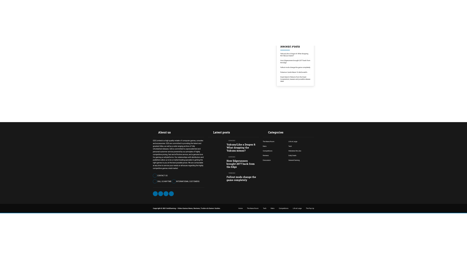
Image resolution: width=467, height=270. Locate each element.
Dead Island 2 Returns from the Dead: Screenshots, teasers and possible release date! (295, 79)
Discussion (267, 160)
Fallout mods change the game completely (295, 67)
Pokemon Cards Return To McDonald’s (293, 72)
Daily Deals (292, 155)
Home (240, 208)
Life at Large (292, 141)
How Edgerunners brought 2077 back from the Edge (295, 62)
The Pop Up (310, 208)
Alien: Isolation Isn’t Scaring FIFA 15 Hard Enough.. (211, 94)
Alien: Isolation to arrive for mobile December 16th (211, 49)
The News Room (159, 88)
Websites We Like (294, 151)
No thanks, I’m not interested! (38, 265)
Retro (265, 146)
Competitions (267, 151)
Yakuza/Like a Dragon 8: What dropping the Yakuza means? (294, 55)
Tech (290, 146)
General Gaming (294, 160)
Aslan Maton (160, 55)
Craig (158, 100)
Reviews (266, 155)
